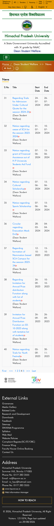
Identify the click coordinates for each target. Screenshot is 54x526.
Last (34, 370)
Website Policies (10, 438)
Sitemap (6, 424)
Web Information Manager (17, 492)
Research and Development (16, 414)
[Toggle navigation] (6, 57)
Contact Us (49, 2)
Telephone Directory (6, 2)
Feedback (7, 421)
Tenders (22, 2)
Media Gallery (9, 407)
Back (9, 68)
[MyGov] (18, 380)
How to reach (27, 500)
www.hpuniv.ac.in (12, 489)
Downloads (8, 417)
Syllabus (6, 431)
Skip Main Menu (14, 7)
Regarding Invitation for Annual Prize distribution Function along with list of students (20, 290)
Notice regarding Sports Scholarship (22, 204)
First (4, 370)
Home (5, 64)
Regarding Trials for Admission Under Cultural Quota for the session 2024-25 (21, 105)
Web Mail (40, 2)
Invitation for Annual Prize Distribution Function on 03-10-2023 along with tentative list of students (21, 325)
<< (11, 370)
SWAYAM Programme (13, 427)
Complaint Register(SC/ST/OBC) (18, 441)
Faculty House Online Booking (17, 448)
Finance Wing (9, 445)
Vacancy (32, 2)
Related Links (8, 410)
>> (28, 370)
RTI (15, 2)
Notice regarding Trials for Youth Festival (21, 353)
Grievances (7, 403)
